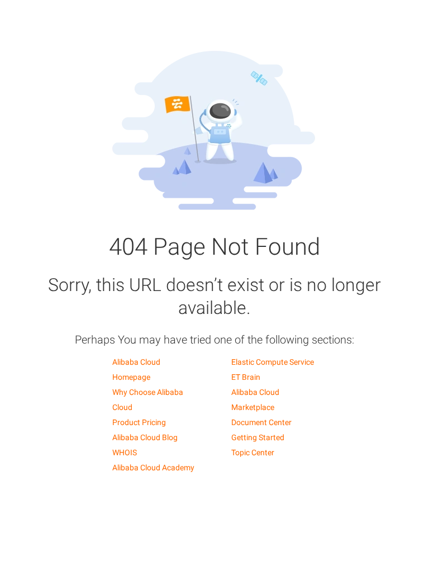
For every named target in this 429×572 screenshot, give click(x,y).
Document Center (261, 422)
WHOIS (124, 452)
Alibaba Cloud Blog (145, 437)
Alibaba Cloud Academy (153, 467)
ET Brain (245, 377)
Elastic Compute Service (272, 362)
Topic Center (252, 452)
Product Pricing (139, 422)
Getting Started (257, 437)
